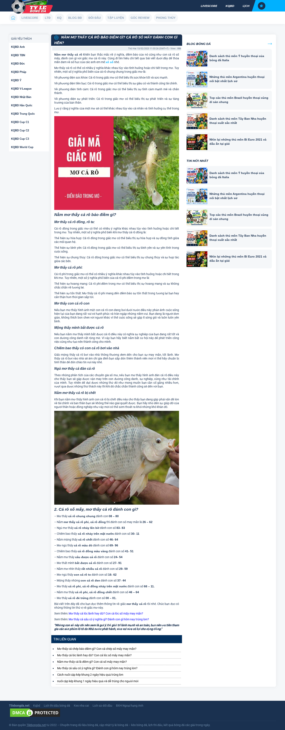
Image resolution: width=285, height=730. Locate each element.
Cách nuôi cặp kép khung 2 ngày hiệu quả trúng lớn (90, 674)
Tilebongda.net (36, 725)
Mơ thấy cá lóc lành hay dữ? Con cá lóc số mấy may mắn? (106, 613)
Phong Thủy (165, 17)
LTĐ (47, 17)
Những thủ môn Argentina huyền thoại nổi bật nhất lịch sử (237, 79)
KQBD (230, 6)
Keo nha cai (81, 705)
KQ (59, 17)
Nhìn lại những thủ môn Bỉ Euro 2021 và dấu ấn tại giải (237, 141)
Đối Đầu (94, 17)
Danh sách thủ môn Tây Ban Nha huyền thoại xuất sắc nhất (237, 120)
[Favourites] (261, 6)
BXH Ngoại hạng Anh (129, 705)
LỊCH (246, 6)
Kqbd (36, 705)
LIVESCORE (209, 6)
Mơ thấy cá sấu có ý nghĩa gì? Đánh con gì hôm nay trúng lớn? (109, 619)
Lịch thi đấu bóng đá (57, 705)
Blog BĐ (75, 17)
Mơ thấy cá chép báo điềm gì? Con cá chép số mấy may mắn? (96, 648)
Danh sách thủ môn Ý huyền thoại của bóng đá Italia (236, 58)
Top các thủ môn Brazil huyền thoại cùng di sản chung (238, 100)
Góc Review (140, 17)
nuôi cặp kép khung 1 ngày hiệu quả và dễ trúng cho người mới (97, 681)
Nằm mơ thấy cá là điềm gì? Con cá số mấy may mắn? (92, 661)
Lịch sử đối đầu (102, 705)
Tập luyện (115, 17)
